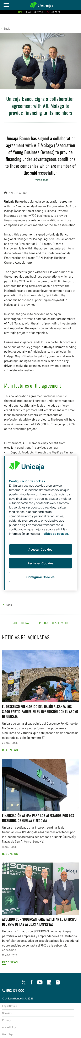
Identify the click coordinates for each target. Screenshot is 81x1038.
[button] (5, 28)
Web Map (7, 1034)
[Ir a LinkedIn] (49, 982)
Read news (10, 750)
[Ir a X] (23, 982)
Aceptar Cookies (40, 549)
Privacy (6, 1020)
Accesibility (9, 1027)
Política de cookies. (55, 534)
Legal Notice (9, 1006)
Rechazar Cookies (40, 563)
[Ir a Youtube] (40, 982)
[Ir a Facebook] (32, 982)
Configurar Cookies (40, 577)
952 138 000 (15, 990)
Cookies (6, 1013)
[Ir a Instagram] (58, 982)
